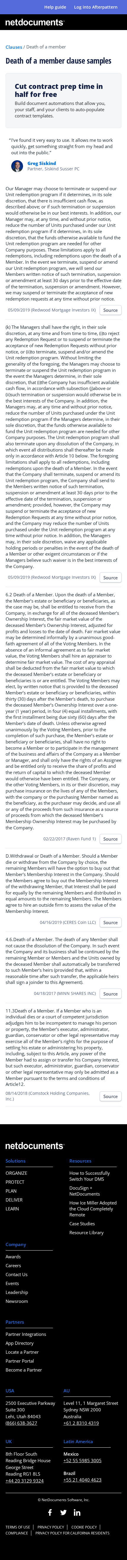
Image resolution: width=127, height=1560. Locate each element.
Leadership (17, 1292)
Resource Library (86, 1232)
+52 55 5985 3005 (83, 1460)
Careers (13, 1265)
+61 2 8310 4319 (81, 1423)
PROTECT (15, 1182)
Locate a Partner (22, 1352)
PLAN (11, 1191)
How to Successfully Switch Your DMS (89, 1176)
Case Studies (82, 1223)
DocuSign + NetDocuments (84, 1191)
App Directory (20, 1343)
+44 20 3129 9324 (25, 1481)
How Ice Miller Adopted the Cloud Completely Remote (93, 1209)
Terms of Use (18, 1527)
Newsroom (17, 1301)
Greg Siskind (41, 163)
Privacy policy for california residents (72, 1533)
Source (110, 310)
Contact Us (16, 1274)
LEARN (12, 1209)
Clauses (14, 47)
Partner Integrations (26, 1334)
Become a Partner (24, 1370)
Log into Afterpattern (96, 7)
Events (12, 1283)
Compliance (17, 1533)
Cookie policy (84, 1527)
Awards (13, 1256)
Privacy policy (51, 1527)
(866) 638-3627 (21, 1423)
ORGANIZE (16, 1173)
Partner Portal (20, 1361)
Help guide (55, 7)
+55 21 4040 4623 (83, 1480)
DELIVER (14, 1200)
